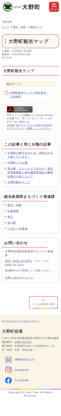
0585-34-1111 (23, 342)
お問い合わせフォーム (19, 277)
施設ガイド (36, 27)
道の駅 (11, 222)
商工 (10, 216)
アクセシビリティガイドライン (21, 321)
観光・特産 (19, 27)
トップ (5, 27)
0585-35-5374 (22, 261)
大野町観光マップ (18, 182)
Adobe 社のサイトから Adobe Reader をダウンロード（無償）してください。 (30, 127)
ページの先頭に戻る (43, 304)
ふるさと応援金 (17, 228)
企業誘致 (13, 211)
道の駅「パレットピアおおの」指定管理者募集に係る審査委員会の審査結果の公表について (30, 172)
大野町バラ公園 (17, 162)
